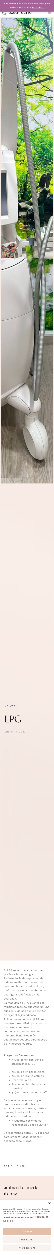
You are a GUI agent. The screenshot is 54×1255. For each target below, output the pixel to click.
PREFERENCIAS (27, 1248)
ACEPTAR (27, 1231)
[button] (49, 1203)
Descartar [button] (38, 7)
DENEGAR (27, 1239)
